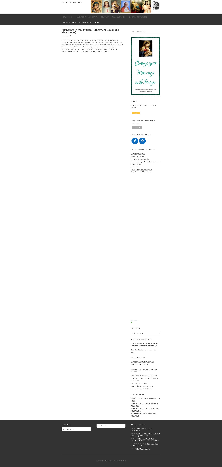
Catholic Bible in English (139, 364)
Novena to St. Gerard (143, 448)
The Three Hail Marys (138, 156)
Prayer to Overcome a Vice (140, 159)
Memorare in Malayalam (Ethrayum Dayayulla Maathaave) (90, 31)
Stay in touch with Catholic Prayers (143, 120)
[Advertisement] (145, 245)
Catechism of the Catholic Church (142, 361)
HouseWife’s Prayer (138, 153)
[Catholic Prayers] (131, 322)
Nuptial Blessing (137, 167)
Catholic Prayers (72, 2)
